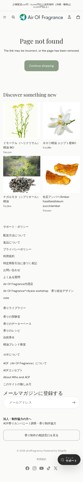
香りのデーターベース (17, 324)
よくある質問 (11, 277)
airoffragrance (34, 450)
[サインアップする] (74, 402)
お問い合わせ (11, 270)
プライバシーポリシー (17, 249)
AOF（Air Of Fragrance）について (25, 363)
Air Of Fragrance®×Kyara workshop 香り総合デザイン (38, 291)
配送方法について (14, 235)
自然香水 (9, 337)
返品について (11, 242)
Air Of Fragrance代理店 (18, 284)
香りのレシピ (11, 330)
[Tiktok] (48, 468)
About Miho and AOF (16, 377)
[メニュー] (4, 17)
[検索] (13, 17)
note (6, 298)
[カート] (78, 17)
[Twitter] (55, 468)
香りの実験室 (11, 316)
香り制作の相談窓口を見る (41, 435)
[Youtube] (41, 468)
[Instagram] (34, 468)
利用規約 (9, 256)
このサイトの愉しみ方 (17, 384)
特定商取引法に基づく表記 (20, 263)
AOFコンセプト (13, 370)
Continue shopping (41, 66)
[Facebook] (27, 468)
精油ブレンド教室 (14, 344)
